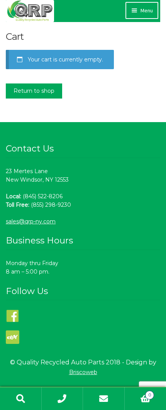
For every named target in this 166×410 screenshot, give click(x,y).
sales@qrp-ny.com (31, 221)
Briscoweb (83, 372)
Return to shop (34, 90)
